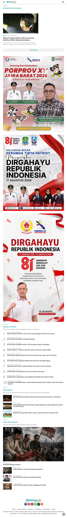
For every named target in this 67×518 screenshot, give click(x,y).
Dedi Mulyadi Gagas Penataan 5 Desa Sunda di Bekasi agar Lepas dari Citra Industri (32, 355)
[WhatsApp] (35, 504)
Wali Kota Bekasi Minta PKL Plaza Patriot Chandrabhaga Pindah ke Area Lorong (30, 333)
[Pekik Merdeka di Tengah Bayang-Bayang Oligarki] (7, 470)
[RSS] (41, 504)
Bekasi (5, 35)
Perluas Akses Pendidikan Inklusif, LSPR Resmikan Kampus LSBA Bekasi (28, 344)
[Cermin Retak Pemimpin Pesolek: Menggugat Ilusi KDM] (7, 486)
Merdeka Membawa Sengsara (12, 464)
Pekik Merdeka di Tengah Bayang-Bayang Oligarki (28, 469)
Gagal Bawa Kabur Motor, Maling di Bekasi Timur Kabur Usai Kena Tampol (29, 366)
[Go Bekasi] (11, 2)
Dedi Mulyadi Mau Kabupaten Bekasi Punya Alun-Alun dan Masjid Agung (28, 361)
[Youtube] (32, 504)
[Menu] (4, 2)
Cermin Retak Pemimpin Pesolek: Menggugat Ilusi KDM (29, 485)
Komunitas (38, 509)
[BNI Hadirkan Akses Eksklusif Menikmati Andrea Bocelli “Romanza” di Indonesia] (7, 398)
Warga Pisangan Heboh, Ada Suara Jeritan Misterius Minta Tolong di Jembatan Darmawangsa (18, 40)
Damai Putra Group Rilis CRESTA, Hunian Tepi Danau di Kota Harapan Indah (35, 413)
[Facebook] (25, 504)
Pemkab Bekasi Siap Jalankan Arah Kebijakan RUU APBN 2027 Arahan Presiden (30, 377)
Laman (54, 509)
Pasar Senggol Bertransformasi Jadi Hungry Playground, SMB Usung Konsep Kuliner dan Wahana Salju (38, 405)
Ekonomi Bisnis (21, 509)
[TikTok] (38, 504)
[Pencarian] (63, 2)
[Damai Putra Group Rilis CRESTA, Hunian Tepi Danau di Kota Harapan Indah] (7, 414)
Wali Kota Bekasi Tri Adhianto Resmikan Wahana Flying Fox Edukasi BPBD (29, 350)
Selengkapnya (33, 50)
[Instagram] (28, 504)
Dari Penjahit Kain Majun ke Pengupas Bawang (21, 339)
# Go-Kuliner (46, 509)
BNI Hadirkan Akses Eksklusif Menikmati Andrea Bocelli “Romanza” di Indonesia (37, 397)
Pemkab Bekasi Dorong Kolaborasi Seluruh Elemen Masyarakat (25, 371)
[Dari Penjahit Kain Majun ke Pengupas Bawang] (7, 478)
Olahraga (30, 509)
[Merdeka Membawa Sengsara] (33, 444)
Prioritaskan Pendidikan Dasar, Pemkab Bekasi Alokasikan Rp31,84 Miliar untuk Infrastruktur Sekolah (35, 383)
